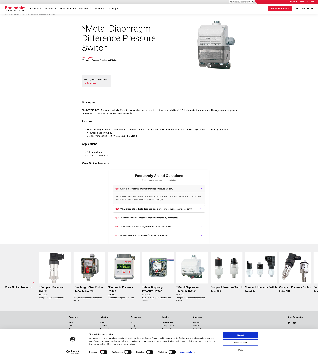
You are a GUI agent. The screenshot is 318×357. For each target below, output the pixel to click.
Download (91, 83)
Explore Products (16, 14)
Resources (84, 8)
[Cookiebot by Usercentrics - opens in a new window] (73, 352)
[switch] (125, 351)
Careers (302, 2)
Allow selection (240, 342)
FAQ (132, 322)
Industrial (103, 326)
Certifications (136, 329)
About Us (196, 322)
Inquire (98, 8)
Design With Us (168, 326)
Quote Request (168, 322)
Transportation (105, 329)
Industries (49, 8)
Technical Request (280, 8)
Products (34, 8)
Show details (186, 352)
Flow (71, 322)
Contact (310, 2)
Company (111, 8)
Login (292, 2)
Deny (240, 350)
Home (6, 14)
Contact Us (197, 329)
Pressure (72, 329)
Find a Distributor (68, 8)
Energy (102, 322)
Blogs (133, 326)
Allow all (240, 335)
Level (71, 326)
